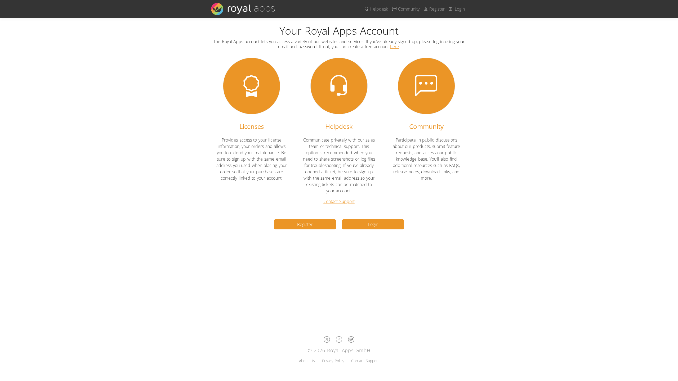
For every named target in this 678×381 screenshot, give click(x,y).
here (394, 46)
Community (408, 9)
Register (436, 9)
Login (459, 9)
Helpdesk (378, 9)
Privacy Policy (333, 360)
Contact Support (339, 201)
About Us (307, 360)
